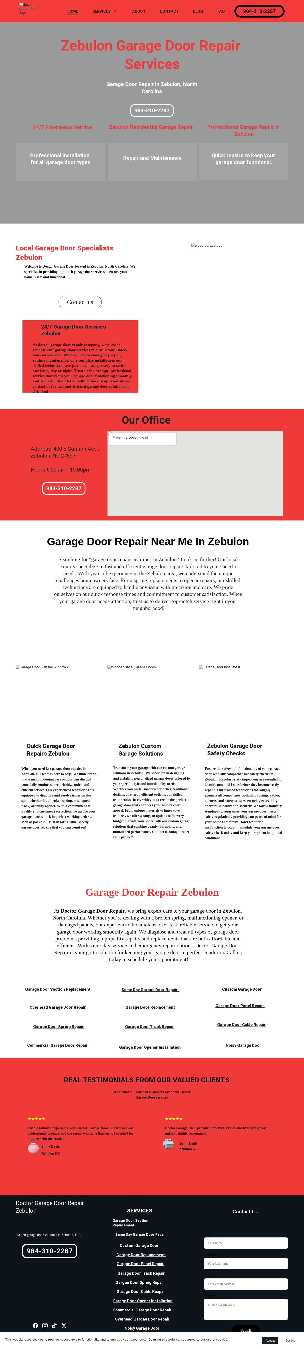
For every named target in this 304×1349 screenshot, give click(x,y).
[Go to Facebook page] (35, 1326)
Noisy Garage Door (243, 1045)
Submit (246, 1330)
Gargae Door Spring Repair (140, 1282)
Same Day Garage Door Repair (150, 989)
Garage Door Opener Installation (150, 1047)
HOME (72, 11)
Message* (210, 1296)
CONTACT (169, 11)
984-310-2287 (259, 11)
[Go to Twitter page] (64, 1326)
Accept (270, 1340)
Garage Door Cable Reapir (141, 1291)
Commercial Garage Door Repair (57, 1045)
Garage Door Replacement (151, 1007)
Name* (208, 1234)
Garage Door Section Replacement (58, 989)
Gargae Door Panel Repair (140, 1263)
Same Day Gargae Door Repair (140, 1234)
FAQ (221, 11)
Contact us (80, 302)
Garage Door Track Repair (149, 1026)
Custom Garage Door (242, 989)
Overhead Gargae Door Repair (142, 1319)
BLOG (198, 11)
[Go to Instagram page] (45, 1326)
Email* (208, 1275)
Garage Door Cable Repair (241, 1024)
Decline (290, 1340)
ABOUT (139, 11)
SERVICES (101, 11)
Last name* (211, 1255)
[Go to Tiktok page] (54, 1326)
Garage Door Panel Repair (240, 1005)
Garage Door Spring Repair (58, 1026)
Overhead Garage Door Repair (58, 1007)
